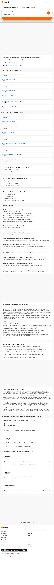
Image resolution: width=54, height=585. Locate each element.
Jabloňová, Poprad (7, 349)
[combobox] (27, 12)
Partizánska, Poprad (17, 349)
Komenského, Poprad (8, 346)
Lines (29, 535)
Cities (29, 544)
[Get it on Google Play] (5, 550)
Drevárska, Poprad (37, 346)
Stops (29, 541)
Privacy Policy (11, 553)
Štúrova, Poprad (17, 354)
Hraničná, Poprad (18, 346)
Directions (30, 546)
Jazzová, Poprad (28, 351)
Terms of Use (4, 553)
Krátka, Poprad (19, 351)
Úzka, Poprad (36, 357)
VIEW (22, 169)
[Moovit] (5, 2)
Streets (29, 539)
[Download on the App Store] (14, 550)
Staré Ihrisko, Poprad (26, 357)
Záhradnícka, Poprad (7, 357)
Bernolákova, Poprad (26, 354)
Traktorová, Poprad (37, 351)
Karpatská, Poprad (41, 349)
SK (3, 545)
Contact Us (17, 553)
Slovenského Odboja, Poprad (29, 349)
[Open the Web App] (23, 550)
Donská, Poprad (17, 357)
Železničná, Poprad (27, 346)
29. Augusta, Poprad (7, 354)
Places (29, 537)
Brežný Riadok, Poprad (37, 354)
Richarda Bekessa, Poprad (9, 351)
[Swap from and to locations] (48, 13)
